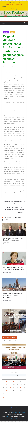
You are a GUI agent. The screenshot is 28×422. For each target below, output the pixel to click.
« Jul (3, 397)
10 (6, 384)
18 (10, 387)
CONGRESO (6, 32)
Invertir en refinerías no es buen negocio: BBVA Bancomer (12, 295)
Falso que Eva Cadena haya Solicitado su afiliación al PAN (13, 268)
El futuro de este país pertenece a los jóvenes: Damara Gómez (14, 203)
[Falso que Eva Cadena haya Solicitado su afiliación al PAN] (14, 253)
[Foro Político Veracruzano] (14, 11)
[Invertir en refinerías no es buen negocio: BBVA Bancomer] (14, 279)
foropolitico (16, 66)
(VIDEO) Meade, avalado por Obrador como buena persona (13, 241)
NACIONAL (12, 32)
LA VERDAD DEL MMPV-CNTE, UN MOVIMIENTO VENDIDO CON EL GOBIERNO (14, 210)
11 (10, 384)
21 (21, 387)
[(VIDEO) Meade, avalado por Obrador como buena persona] (14, 224)
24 (6, 390)
